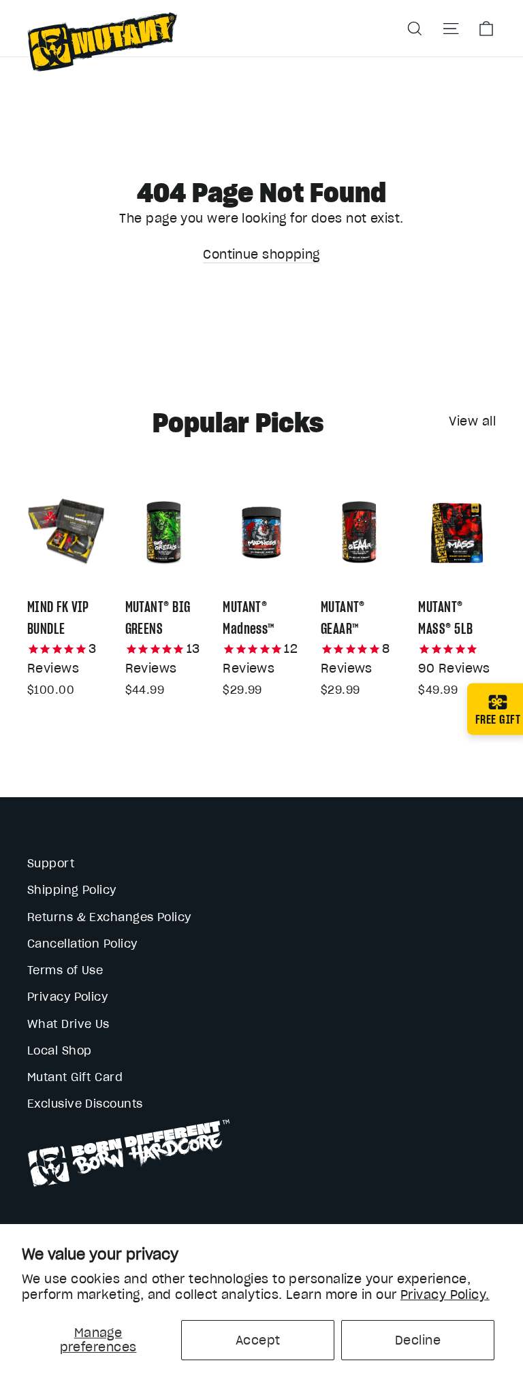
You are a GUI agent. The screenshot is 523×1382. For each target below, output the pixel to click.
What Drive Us (68, 1023)
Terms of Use (65, 970)
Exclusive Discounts (85, 1103)
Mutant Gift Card (75, 1077)
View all (472, 421)
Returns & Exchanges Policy (109, 917)
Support (50, 863)
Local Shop (59, 1050)
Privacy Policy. (445, 1294)
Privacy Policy (67, 996)
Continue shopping (261, 254)
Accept (258, 1340)
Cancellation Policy (82, 943)
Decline (418, 1340)
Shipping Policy (71, 889)
